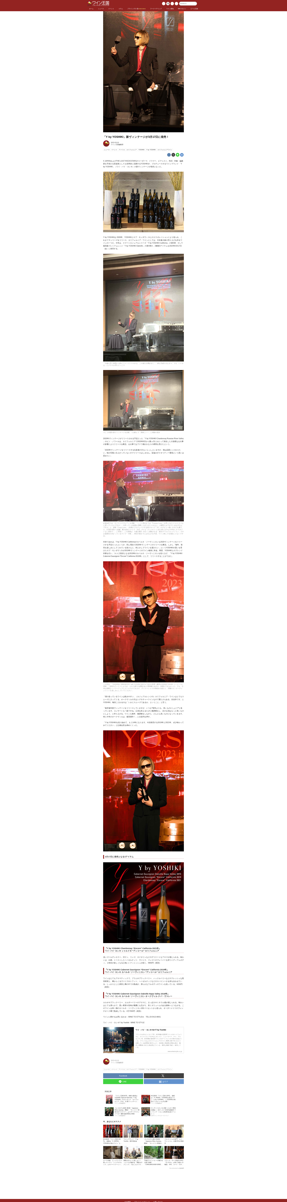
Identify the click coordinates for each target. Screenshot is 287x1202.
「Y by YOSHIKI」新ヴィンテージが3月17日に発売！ (136, 136)
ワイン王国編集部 (117, 144)
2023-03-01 (115, 142)
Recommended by (174, 1168)
